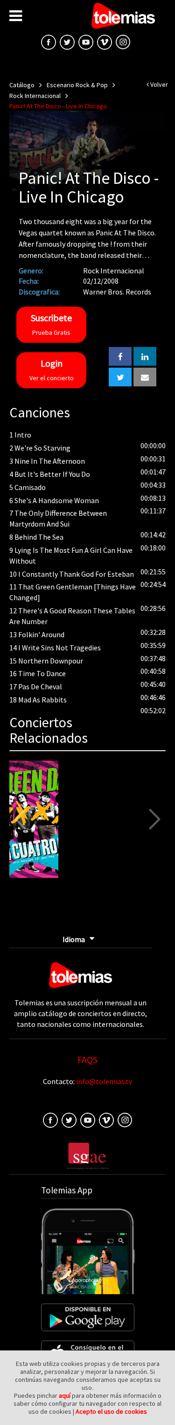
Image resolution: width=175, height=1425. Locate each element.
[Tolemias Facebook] (48, 41)
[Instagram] (123, 41)
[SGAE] (88, 1155)
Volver (158, 84)
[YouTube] (85, 41)
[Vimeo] (104, 41)
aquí (64, 1395)
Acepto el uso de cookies (111, 1411)
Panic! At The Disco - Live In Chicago (58, 106)
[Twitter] (69, 1119)
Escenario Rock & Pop (77, 85)
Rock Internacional (35, 95)
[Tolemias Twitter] (67, 41)
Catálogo (22, 85)
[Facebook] (50, 1119)
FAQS (87, 1059)
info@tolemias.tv (104, 1081)
